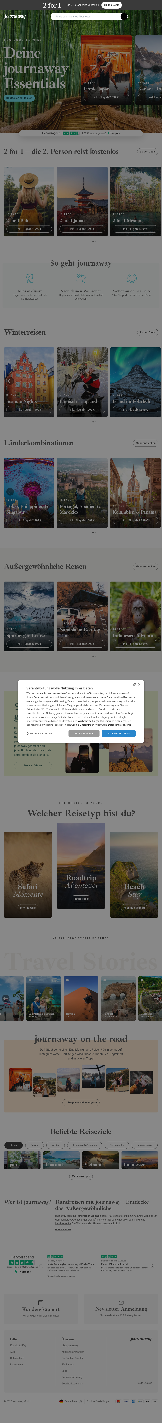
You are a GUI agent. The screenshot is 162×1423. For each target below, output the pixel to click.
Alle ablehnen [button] (84, 733)
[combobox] (134, 684)
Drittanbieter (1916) (37, 709)
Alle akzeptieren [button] (119, 733)
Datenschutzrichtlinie (119, 724)
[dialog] (81, 711)
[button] (39, 733)
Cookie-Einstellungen (82, 724)
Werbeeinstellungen (89, 720)
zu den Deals (111, 5)
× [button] (139, 684)
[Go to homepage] (15, 16)
